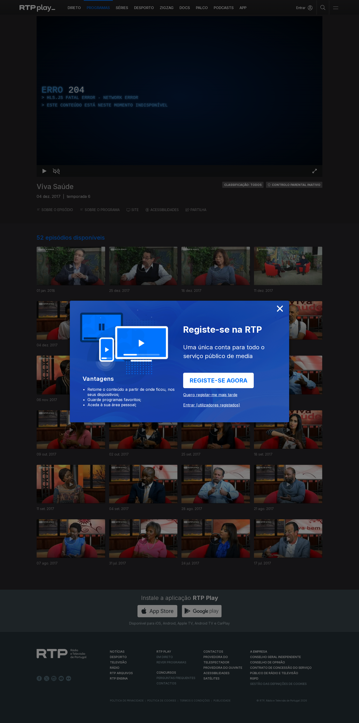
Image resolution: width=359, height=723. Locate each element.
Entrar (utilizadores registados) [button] (211, 405)
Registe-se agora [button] (218, 380)
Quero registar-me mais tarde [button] (210, 394)
